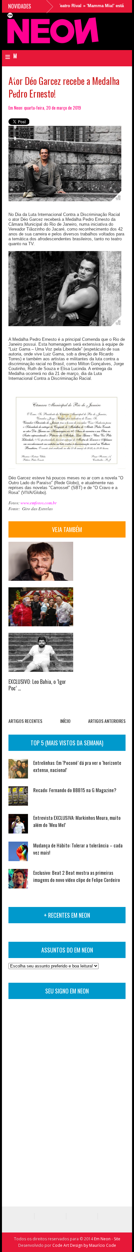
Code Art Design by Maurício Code (84, 1245)
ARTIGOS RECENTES (25, 720)
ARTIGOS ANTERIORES (107, 720)
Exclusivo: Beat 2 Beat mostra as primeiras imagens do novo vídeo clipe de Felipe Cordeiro (76, 876)
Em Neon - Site (107, 1239)
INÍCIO (65, 720)
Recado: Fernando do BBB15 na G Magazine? (74, 789)
